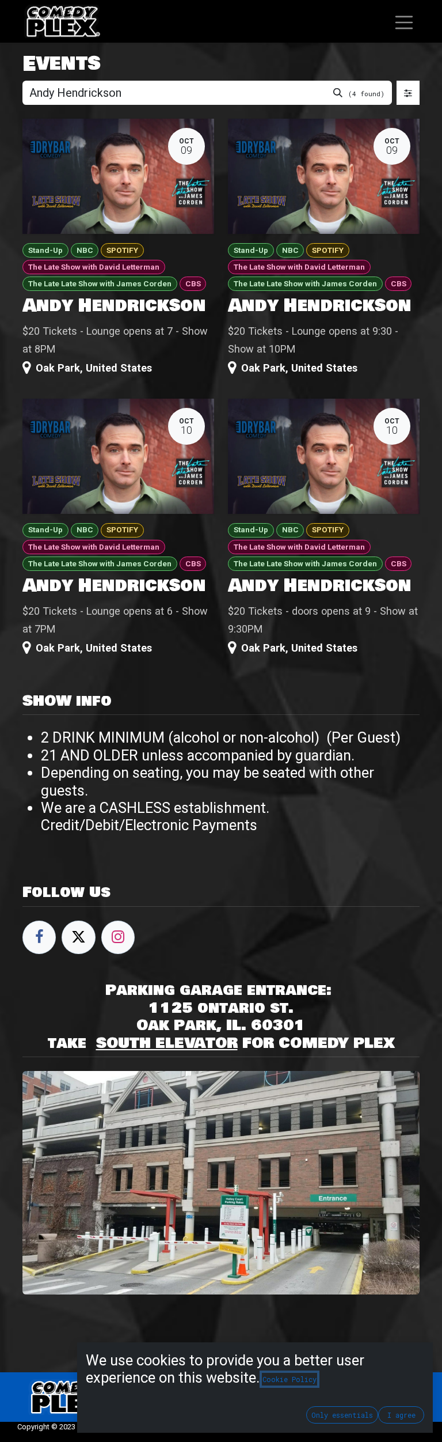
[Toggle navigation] (404, 21)
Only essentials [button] (342, 1415)
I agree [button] (401, 1415)
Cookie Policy (289, 1379)
